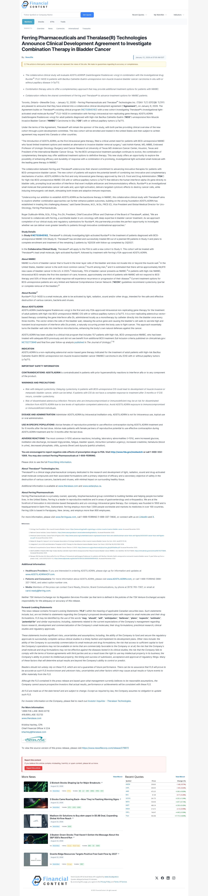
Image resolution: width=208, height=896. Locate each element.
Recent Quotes (138, 15)
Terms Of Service (120, 882)
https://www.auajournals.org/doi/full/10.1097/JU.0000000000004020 (76, 558)
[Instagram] (173, 881)
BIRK (89, 845)
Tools (63, 22)
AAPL (127, 788)
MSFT (127, 805)
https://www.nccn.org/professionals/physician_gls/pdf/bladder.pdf (99, 547)
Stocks (41, 22)
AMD (127, 791)
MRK (87, 791)
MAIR (69, 826)
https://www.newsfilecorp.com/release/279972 (105, 748)
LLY (83, 791)
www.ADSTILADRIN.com (119, 579)
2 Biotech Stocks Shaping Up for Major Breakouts (76, 782)
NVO (102, 791)
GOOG (128, 798)
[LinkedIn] (168, 881)
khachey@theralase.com (34, 732)
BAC (127, 795)
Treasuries (86, 28)
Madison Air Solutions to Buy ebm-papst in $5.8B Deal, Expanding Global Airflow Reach (83, 817)
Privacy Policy (106, 882)
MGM (78, 807)
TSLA (127, 816)
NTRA (97, 791)
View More (117, 777)
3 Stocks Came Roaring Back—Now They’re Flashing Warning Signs (85, 799)
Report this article (33, 768)
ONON (97, 845)
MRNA (92, 791)
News (50, 28)
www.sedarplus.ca (92, 486)
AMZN (128, 784)
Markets (28, 22)
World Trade (76, 845)
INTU (69, 807)
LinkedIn (143, 517)
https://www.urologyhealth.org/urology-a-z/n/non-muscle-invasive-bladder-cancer (96, 529)
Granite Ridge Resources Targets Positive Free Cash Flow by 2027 (84, 854)
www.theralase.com (68, 486)
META (128, 802)
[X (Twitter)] (156, 881)
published (79, 342)
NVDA (128, 809)
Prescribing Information (59, 462)
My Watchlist (159, 15)
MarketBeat (56, 791)
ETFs (52, 22)
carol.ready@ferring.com (38, 590)
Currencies (60, 28)
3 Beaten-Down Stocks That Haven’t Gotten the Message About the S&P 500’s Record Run (84, 836)
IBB (80, 791)
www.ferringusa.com (65, 517)
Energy (70, 864)
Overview (40, 28)
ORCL (128, 812)
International (73, 28)
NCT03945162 (89, 109)
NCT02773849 (29, 342)
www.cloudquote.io (112, 877)
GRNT (81, 864)
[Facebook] (162, 881)
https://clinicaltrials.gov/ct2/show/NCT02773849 (150, 551)
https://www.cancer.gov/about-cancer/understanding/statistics (77, 532)
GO (93, 845)
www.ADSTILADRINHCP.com (40, 574)
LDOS (74, 807)
